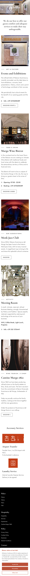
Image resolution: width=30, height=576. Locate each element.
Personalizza (15, 568)
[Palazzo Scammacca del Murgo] (10, 10)
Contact (4, 545)
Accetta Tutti (15, 564)
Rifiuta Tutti (15, 572)
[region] (15, 562)
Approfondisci (12, 560)
